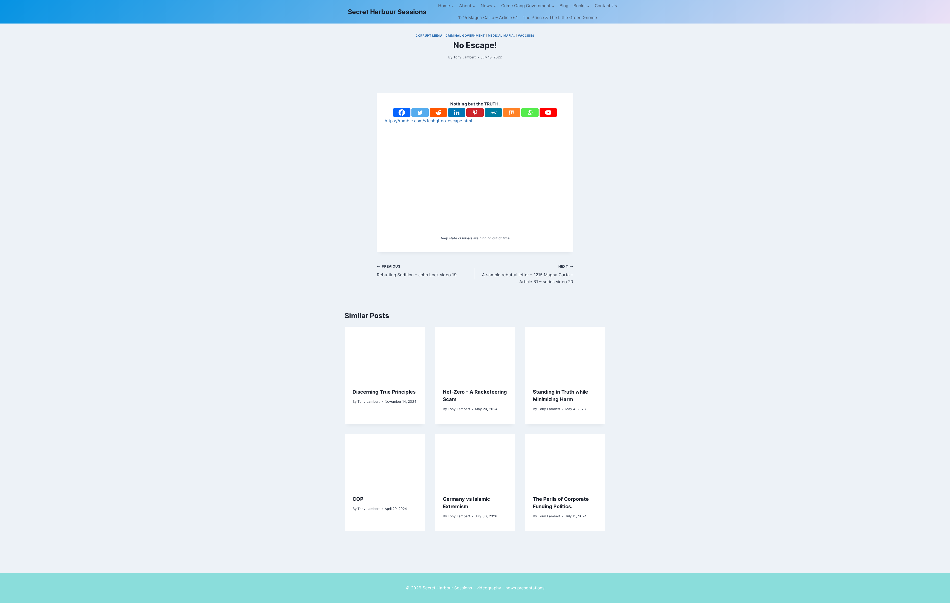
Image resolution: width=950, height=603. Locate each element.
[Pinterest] (475, 112)
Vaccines (526, 35)
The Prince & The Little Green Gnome (560, 17)
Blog (564, 5)
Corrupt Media (429, 35)
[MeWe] (493, 112)
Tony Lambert (464, 57)
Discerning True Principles (384, 392)
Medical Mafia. (501, 35)
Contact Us (606, 5)
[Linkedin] (456, 112)
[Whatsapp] (530, 112)
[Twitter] (420, 112)
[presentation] (385, 353)
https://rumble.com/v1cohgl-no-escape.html (428, 120)
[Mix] (511, 112)
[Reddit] (438, 112)
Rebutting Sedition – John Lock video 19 (417, 270)
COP (358, 499)
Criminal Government (465, 35)
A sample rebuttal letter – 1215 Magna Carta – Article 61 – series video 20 (527, 274)
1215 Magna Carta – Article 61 (488, 17)
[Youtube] (548, 112)
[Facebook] (401, 112)
